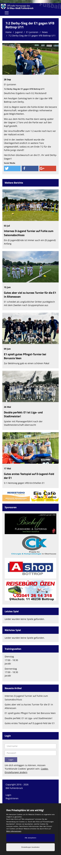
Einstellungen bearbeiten (30, 847)
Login (8, 794)
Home (8, 32)
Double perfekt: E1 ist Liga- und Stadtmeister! (23, 414)
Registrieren (12, 798)
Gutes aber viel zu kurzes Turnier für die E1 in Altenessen (30, 295)
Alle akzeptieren (30, 838)
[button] (12, 168)
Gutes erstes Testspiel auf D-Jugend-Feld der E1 (29, 476)
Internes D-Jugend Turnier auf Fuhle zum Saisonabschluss (28, 233)
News (45, 32)
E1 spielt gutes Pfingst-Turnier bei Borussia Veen (25, 356)
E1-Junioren (32, 32)
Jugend (19, 32)
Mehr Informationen (13, 831)
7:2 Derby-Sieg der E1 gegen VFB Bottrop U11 (32, 35)
